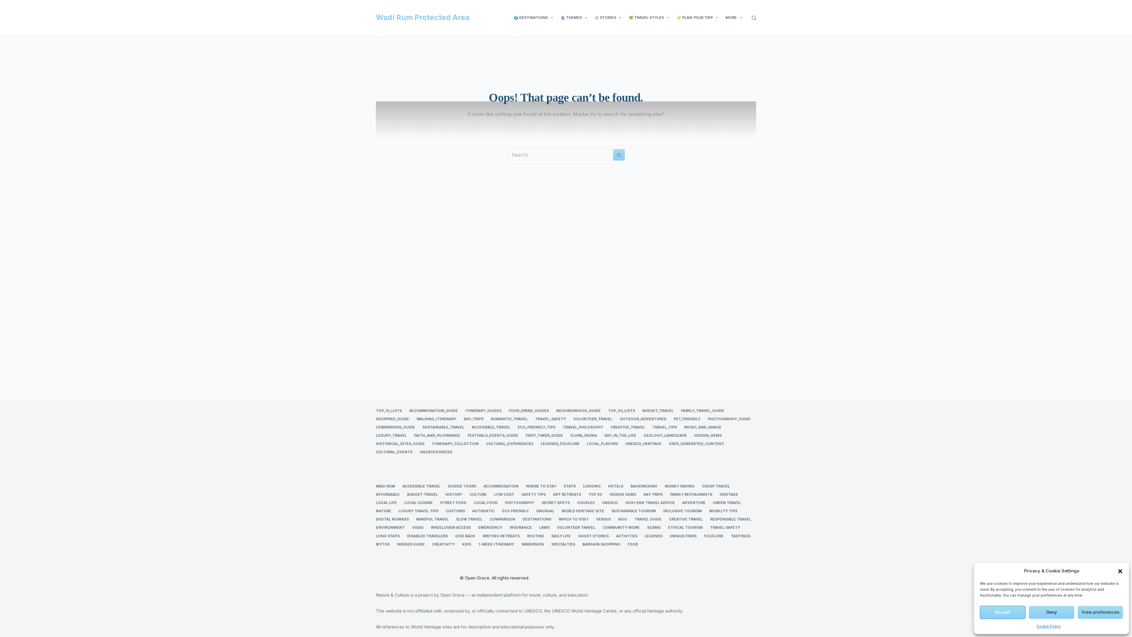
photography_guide (729, 419)
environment (390, 527)
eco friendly (515, 511)
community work (621, 527)
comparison (502, 519)
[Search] (754, 18)
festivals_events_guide (493, 435)
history (453, 494)
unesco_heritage (643, 443)
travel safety (725, 527)
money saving (680, 486)
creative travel (686, 519)
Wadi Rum (385, 486)
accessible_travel (491, 427)
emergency (490, 527)
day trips (653, 494)
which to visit (574, 519)
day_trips (473, 419)
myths (383, 544)
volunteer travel (576, 527)
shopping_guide (392, 419)
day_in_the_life (620, 435)
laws (544, 527)
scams (654, 527)
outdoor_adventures (643, 419)
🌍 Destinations (531, 17)
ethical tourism (685, 527)
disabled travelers (427, 536)
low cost (504, 494)
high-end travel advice (650, 502)
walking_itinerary (436, 419)
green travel (727, 502)
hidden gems (623, 494)
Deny (1051, 612)
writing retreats (501, 536)
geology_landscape (665, 435)
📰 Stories (605, 17)
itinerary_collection (455, 443)
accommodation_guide (433, 410)
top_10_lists (389, 410)
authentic (483, 511)
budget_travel (658, 410)
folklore (713, 536)
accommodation (501, 486)
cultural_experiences (509, 443)
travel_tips (664, 427)
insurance (521, 527)
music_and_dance (702, 427)
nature (383, 511)
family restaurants (691, 494)
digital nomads (392, 519)
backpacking (644, 486)
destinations (537, 519)
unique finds (683, 536)
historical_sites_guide (400, 443)
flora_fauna (583, 435)
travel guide (648, 519)
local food (486, 502)
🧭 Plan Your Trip (695, 17)
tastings (740, 536)
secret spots (556, 502)
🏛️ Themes (571, 17)
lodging (592, 486)
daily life (561, 536)
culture (478, 494)
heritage (729, 494)
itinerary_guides (483, 410)
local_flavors (602, 443)
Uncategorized (436, 452)
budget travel (422, 494)
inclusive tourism (682, 511)
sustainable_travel (443, 427)
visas (417, 527)
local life (386, 502)
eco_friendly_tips (536, 427)
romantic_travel (509, 419)
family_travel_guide (702, 410)
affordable (388, 494)
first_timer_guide (544, 435)
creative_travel (628, 427)
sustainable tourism (633, 511)
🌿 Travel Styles (646, 17)
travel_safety (550, 419)
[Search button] (619, 155)
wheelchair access (451, 527)
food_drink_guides (529, 410)
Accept (1002, 612)
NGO (622, 519)
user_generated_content (696, 443)
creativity (443, 544)
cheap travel (716, 486)
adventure (693, 502)
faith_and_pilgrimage (437, 435)
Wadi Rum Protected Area (423, 17)
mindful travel (432, 519)
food (633, 544)
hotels (615, 486)
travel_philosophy (583, 427)
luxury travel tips (418, 511)
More (731, 17)
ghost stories (593, 536)
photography (519, 502)
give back (465, 536)
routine (535, 536)
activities (626, 536)
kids (466, 544)
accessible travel (421, 486)
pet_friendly (687, 419)
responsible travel (730, 519)
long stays (388, 536)
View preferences (1100, 612)
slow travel (469, 519)
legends (653, 536)
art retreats (567, 494)
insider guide (411, 544)
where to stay (541, 486)
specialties (563, 544)
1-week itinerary (496, 544)
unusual (545, 511)
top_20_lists (621, 410)
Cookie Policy (1048, 626)
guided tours (462, 486)
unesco (610, 502)
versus (603, 519)
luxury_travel (391, 435)
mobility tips (723, 511)
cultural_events (394, 452)
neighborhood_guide (578, 410)
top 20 (595, 494)
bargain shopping (601, 544)
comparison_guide (395, 427)
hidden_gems (708, 435)
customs (455, 511)
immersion (532, 544)
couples (586, 502)
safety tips (533, 494)
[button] (1120, 571)
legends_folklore (560, 443)
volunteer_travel (592, 419)
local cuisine (418, 502)
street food (453, 502)
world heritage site (583, 511)
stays (570, 486)
